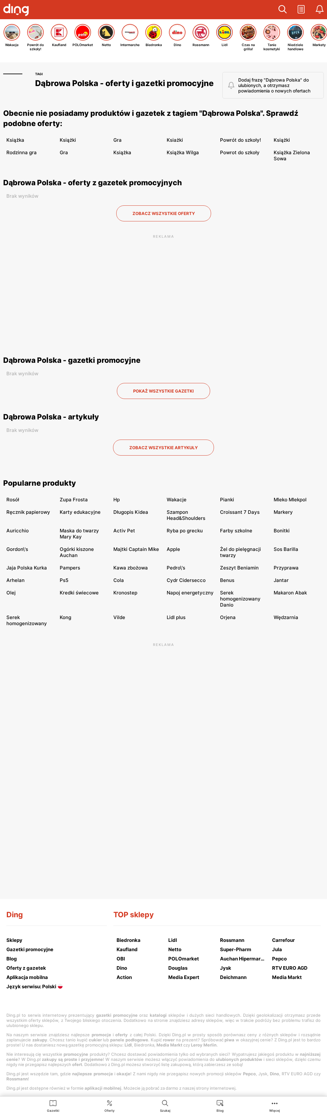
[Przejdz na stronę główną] (17, 10)
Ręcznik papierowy (28, 512)
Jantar (281, 580)
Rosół (12, 500)
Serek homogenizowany (26, 620)
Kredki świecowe (79, 593)
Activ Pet (124, 531)
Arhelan (15, 580)
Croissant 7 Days (240, 512)
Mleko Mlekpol (290, 500)
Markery (283, 512)
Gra (117, 140)
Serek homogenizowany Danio (240, 599)
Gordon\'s (17, 549)
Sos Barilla (286, 549)
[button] (282, 9)
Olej (11, 593)
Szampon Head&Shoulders (186, 515)
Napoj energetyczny (190, 593)
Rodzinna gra (21, 152)
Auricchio (17, 531)
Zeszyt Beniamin (239, 568)
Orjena (228, 617)
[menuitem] (53, 1105)
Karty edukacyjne (80, 512)
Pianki (227, 500)
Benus (227, 580)
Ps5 (64, 580)
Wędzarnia (286, 617)
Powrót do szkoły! (240, 140)
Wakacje (176, 500)
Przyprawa (286, 568)
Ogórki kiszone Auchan (77, 552)
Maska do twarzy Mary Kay (79, 534)
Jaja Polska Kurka (26, 568)
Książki (68, 140)
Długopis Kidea (130, 512)
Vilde (119, 617)
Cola (118, 580)
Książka (15, 140)
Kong (65, 617)
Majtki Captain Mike (136, 549)
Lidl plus (176, 617)
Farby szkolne (236, 531)
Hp (116, 500)
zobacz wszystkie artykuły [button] (163, 447)
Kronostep (125, 593)
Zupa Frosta (74, 500)
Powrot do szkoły (240, 152)
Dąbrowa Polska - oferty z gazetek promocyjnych (92, 182)
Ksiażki (175, 140)
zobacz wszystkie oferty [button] (164, 213)
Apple (173, 549)
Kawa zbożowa (130, 568)
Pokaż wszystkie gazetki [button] (163, 391)
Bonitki (282, 531)
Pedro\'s (176, 568)
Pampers (70, 568)
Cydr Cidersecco (186, 580)
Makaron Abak (290, 593)
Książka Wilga (183, 152)
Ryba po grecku (185, 531)
